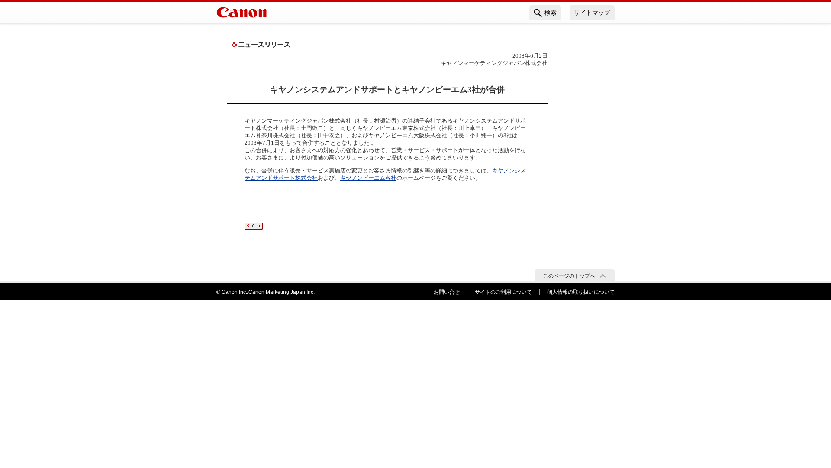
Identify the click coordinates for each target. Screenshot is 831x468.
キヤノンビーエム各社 (368, 178)
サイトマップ (592, 12)
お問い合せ (447, 292)
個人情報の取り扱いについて (581, 292)
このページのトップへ (569, 276)
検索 (550, 12)
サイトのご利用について (503, 292)
